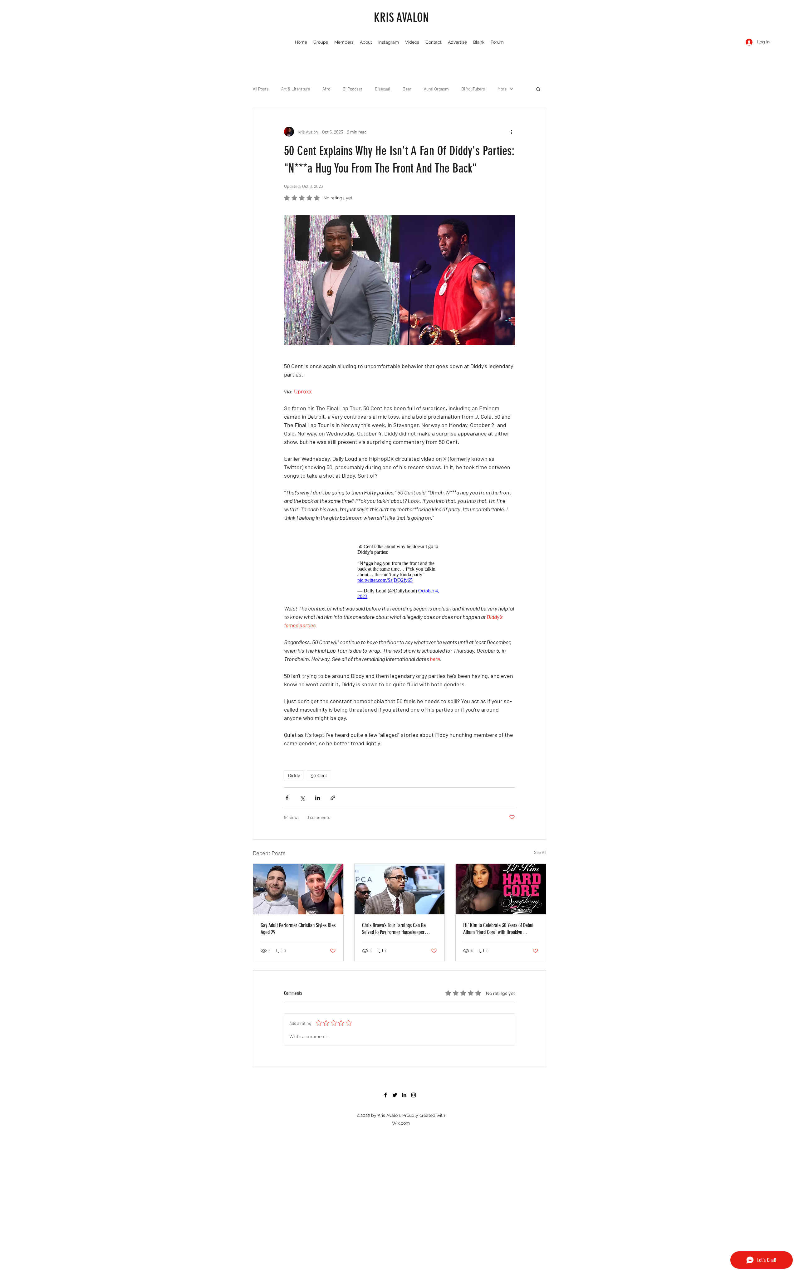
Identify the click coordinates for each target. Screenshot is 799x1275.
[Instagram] (413, 1095)
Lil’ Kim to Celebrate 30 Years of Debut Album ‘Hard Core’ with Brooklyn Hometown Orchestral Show (498, 929)
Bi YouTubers (473, 88)
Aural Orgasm (436, 88)
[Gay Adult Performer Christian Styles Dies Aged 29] (298, 889)
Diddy (294, 775)
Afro (326, 88)
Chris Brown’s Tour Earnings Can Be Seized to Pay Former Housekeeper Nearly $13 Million (394, 929)
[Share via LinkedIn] (318, 798)
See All (540, 852)
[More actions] (511, 131)
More (502, 88)
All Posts (261, 88)
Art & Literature (295, 88)
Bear (407, 88)
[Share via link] (333, 798)
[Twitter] (395, 1095)
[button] (538, 88)
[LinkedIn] (404, 1095)
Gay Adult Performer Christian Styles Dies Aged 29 (298, 929)
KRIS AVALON (401, 17)
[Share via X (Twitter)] (302, 798)
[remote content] (399, 571)
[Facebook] (385, 1095)
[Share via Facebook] (287, 798)
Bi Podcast (352, 88)
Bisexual (382, 88)
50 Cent (319, 775)
